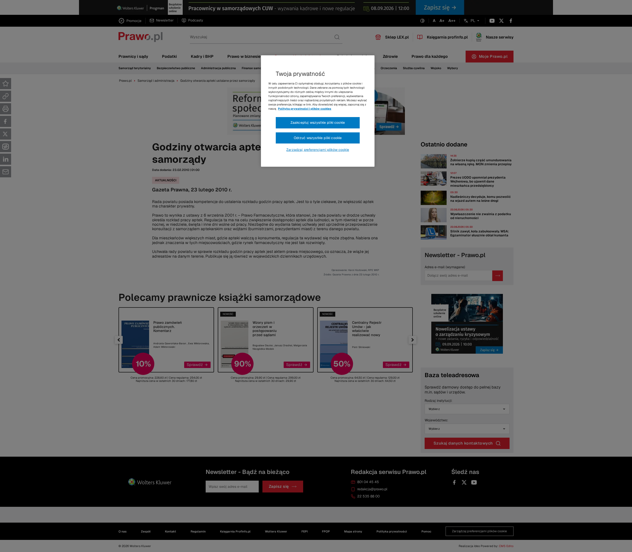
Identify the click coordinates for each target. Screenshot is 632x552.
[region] (318, 111)
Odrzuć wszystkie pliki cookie (318, 138)
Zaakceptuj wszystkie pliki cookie (318, 122)
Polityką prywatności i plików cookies (304, 108)
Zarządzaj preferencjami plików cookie (317, 149)
